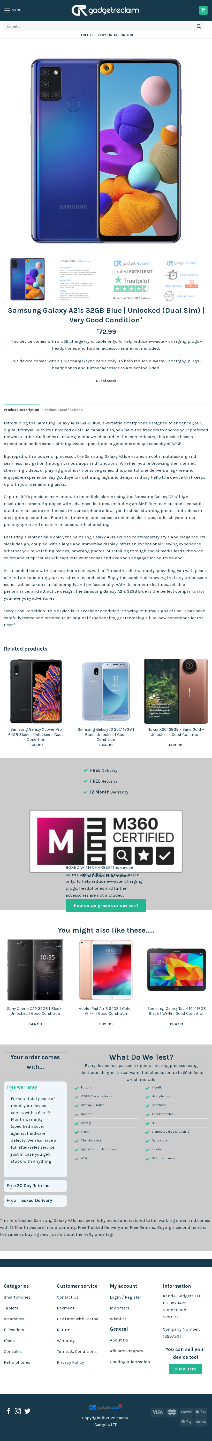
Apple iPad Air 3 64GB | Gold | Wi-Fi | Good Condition (106, 1011)
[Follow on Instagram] (18, 1411)
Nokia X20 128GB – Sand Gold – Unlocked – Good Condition (175, 732)
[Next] (197, 151)
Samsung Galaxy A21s (55, 1220)
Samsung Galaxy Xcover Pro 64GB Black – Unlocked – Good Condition (36, 734)
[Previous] (14, 151)
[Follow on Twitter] (27, 1411)
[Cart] (203, 10)
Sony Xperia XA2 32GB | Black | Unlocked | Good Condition (35, 1011)
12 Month (99, 792)
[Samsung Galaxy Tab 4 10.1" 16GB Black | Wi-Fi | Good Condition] (176, 970)
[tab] (21, 410)
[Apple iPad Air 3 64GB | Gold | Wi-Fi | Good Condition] (106, 970)
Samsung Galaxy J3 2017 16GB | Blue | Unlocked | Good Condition (106, 734)
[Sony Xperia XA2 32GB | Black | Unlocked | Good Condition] (35, 970)
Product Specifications (63, 410)
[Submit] (199, 26)
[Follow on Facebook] (8, 1411)
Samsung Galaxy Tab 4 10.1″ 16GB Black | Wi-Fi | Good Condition (176, 1011)
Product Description (21, 410)
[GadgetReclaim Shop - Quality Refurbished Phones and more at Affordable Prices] (106, 10)
